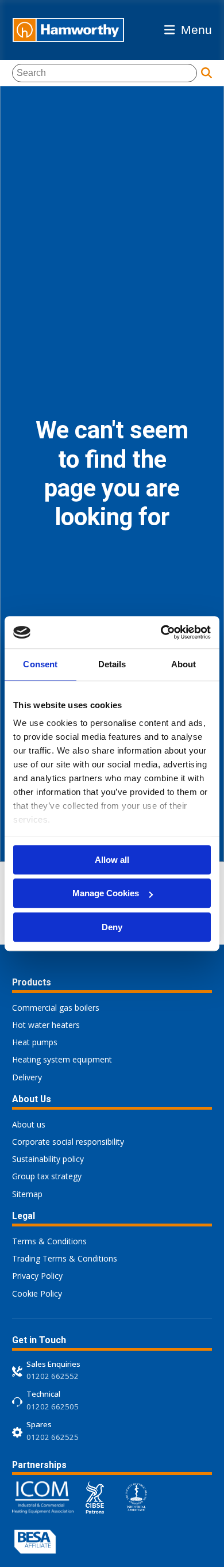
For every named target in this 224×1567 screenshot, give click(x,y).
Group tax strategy (47, 1176)
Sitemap (27, 1193)
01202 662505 (52, 1406)
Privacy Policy (37, 1275)
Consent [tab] (40, 664)
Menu (196, 29)
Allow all (112, 860)
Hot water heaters (46, 1024)
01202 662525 (52, 1437)
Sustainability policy (48, 1158)
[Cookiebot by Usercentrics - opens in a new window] (161, 632)
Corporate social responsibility (68, 1141)
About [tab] (183, 664)
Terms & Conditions (49, 1241)
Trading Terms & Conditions (64, 1258)
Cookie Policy (37, 1293)
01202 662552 (52, 1376)
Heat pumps (34, 1042)
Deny (112, 927)
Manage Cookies (105, 893)
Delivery (27, 1077)
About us (28, 1124)
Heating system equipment (62, 1059)
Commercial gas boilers (55, 1007)
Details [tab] (112, 664)
